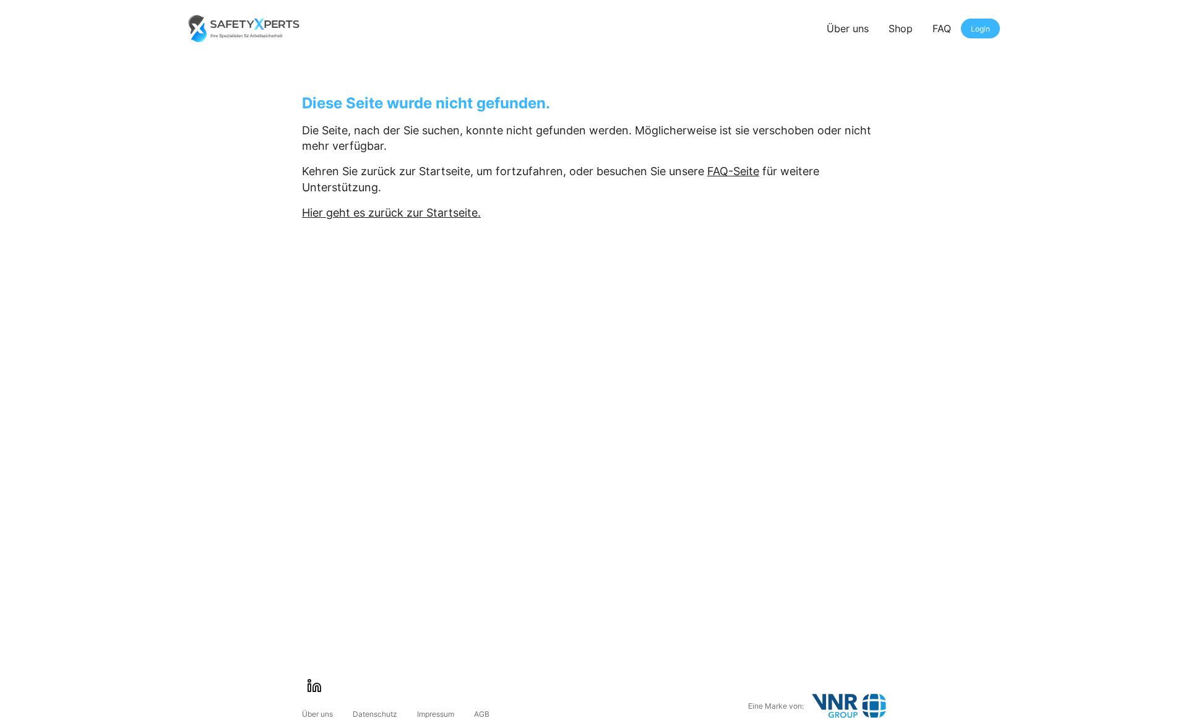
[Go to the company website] (849, 706)
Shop (901, 28)
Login (980, 28)
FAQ (941, 28)
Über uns (848, 28)
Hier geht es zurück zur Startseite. (391, 212)
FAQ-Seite (733, 171)
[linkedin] (314, 685)
